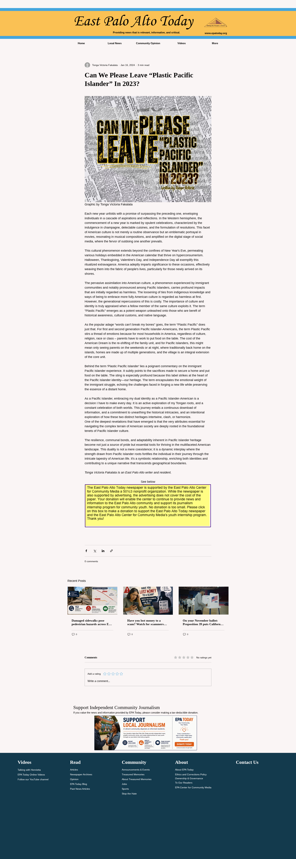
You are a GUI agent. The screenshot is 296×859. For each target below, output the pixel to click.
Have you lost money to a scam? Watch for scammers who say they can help (145, 622)
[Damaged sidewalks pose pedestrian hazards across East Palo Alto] (92, 601)
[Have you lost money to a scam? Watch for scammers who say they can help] (148, 601)
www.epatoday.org (216, 33)
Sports (125, 788)
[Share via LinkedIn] (103, 550)
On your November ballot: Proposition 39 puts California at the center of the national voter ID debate (203, 622)
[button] (114, 43)
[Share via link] (111, 550)
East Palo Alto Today (133, 20)
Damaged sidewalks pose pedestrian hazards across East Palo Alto (92, 622)
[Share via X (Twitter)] (94, 550)
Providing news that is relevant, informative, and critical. (146, 32)
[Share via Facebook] (86, 550)
